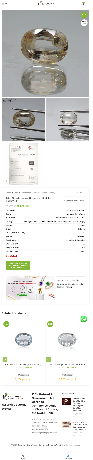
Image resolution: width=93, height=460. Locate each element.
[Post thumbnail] (66, 407)
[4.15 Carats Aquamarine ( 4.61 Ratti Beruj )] (24, 341)
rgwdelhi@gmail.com (48, 432)
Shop (16, 193)
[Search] (88, 3)
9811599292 (43, 429)
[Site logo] (45, 3)
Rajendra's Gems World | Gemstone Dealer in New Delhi (41, 445)
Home (8, 193)
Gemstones (26, 193)
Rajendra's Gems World (74, 201)
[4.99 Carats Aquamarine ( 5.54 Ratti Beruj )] (67, 341)
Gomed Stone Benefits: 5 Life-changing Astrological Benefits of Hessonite (79, 404)
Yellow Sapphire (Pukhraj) (44, 193)
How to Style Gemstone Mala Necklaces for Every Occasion (80, 426)
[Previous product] (77, 192)
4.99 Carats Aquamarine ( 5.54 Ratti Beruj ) (67, 364)
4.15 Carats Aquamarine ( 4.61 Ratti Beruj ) (23, 364)
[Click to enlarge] (6, 180)
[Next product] (83, 192)
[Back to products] (80, 192)
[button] (5, 359)
